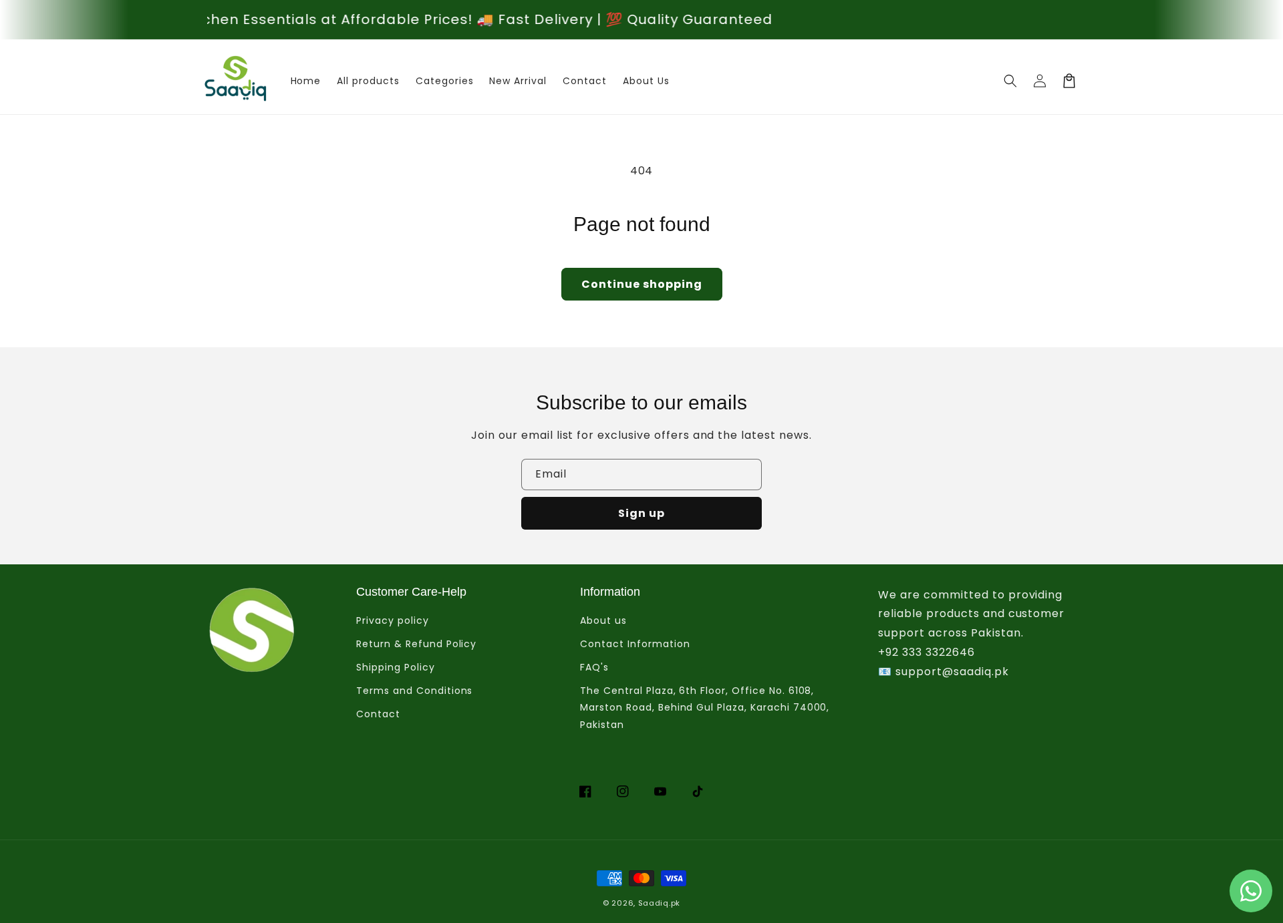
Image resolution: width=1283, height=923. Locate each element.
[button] (1010, 81)
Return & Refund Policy (416, 644)
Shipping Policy (395, 667)
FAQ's (594, 667)
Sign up (641, 513)
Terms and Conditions (414, 690)
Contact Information (635, 644)
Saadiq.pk (659, 903)
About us (603, 620)
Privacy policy (392, 620)
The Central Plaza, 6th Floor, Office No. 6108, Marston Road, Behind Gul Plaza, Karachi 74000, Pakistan (704, 707)
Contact (378, 714)
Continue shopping (641, 284)
